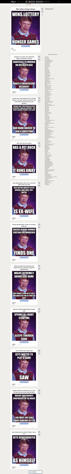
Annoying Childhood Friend (49, 60)
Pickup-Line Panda (48, 142)
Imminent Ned (47, 116)
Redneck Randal (47, 148)
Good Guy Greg (47, 100)
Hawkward (46, 103)
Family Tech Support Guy (49, 89)
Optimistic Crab (47, 135)
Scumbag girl (47, 157)
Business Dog (47, 70)
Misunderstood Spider (48, 130)
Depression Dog (47, 82)
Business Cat (47, 69)
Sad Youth (46, 151)
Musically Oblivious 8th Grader (49, 131)
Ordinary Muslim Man (48, 136)
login (59, 1)
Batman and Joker (47, 66)
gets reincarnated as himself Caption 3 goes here (24, 433)
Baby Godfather (47, 64)
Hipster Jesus (47, 110)
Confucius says (47, 76)
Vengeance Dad (47, 181)
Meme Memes (47, 129)
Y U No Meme (47, 184)
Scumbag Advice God (48, 155)
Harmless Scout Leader (48, 102)
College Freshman (47, 74)
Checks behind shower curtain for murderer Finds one (24, 225)
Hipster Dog (46, 108)
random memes (26, 2)
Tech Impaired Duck (48, 175)
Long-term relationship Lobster (49, 127)
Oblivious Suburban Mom (48, 132)
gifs (40, 4)
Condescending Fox (48, 75)
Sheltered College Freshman (49, 163)
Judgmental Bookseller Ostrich (49, 123)
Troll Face (46, 179)
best (22, 1)
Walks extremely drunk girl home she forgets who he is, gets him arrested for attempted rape (24, 267)
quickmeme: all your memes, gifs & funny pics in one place (13, 1)
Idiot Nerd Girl (47, 115)
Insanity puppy (47, 118)
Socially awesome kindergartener (50, 169)
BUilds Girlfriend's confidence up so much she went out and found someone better (24, 391)
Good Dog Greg (47, 99)
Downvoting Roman (48, 83)
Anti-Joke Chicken (47, 62)
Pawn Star (46, 139)
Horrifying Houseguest (48, 113)
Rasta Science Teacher (48, 145)
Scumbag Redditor (47, 159)
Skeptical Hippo (47, 166)
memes (37, 4)
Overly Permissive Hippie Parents (50, 137)
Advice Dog (46, 56)
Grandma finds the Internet (49, 101)
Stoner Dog (46, 172)
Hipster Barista (47, 107)
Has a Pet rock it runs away (24, 143)
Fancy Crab (46, 90)
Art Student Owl (47, 63)
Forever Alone (47, 92)
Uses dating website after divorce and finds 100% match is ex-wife (24, 183)
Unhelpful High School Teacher (49, 180)
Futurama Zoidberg (48, 97)
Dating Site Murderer (48, 81)
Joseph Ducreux (47, 122)
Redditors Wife (47, 147)
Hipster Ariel (47, 106)
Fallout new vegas (47, 88)
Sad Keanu (46, 150)
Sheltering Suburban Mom (49, 165)
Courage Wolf (47, 77)
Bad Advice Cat (47, 65)
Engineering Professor (48, 85)
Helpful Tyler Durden (48, 104)
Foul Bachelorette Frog (48, 94)
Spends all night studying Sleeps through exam (24, 310)
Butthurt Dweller (47, 71)
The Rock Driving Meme (48, 177)
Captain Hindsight (47, 72)
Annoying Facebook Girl (48, 61)
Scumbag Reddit (47, 158)
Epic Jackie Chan (47, 86)
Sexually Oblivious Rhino (48, 162)
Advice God (46, 57)
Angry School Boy (47, 59)
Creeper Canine (47, 79)
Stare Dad (46, 171)
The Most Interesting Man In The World (51, 176)
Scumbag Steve (47, 160)
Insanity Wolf (47, 119)
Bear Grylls (46, 67)
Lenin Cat (46, 126)
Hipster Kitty (47, 111)
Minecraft (46, 128)
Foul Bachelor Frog (48, 93)
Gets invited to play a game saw (24, 350)
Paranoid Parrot (47, 138)
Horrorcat (46, 114)
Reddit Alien (46, 146)
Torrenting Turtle (47, 178)
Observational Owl (47, 133)
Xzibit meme (47, 183)
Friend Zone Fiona (47, 95)
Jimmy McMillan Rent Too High (49, 120)
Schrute (46, 153)
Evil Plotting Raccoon (48, 87)
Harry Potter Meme (48, 112)
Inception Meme (47, 117)
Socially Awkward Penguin (49, 170)
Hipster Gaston (47, 109)
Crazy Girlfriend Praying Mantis (49, 78)
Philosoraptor (47, 140)
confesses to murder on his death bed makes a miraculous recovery (24, 57)
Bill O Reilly (46, 68)
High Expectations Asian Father (49, 105)
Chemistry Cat (47, 73)
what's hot (18, 1)
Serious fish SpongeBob (48, 161)
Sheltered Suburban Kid (48, 164)
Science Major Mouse (48, 154)
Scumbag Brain (47, 156)
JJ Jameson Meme (48, 121)
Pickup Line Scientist (48, 141)
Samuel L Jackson (47, 152)
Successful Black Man (48, 174)
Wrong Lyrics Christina (48, 182)
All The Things (47, 58)
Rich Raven (46, 149)
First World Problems (48, 91)
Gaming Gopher (47, 98)
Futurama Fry (47, 96)
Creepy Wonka (47, 80)
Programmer (47, 143)
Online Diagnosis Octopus (49, 134)
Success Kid (47, 173)
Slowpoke (46, 168)
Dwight (46, 84)
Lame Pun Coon (47, 125)
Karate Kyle (46, 124)
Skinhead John (47, 167)
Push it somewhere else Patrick (49, 144)
